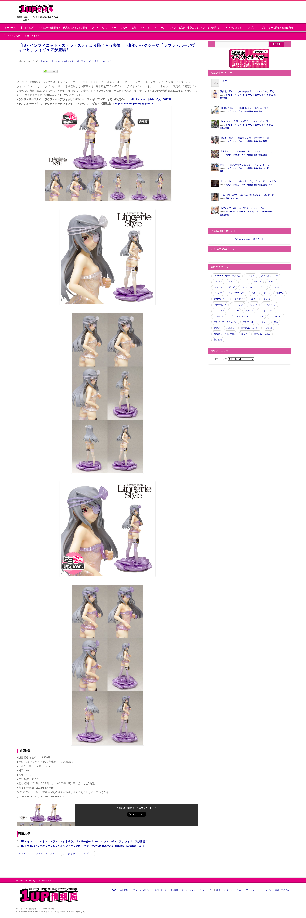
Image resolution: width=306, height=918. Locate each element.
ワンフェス (248, 322)
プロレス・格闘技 (11, 35)
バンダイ (253, 305)
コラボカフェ (220, 305)
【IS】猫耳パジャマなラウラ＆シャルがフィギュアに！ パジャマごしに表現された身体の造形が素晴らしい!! (82, 846)
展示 (276, 322)
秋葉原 (269, 328)
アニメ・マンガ (100, 27)
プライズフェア (266, 311)
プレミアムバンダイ (239, 316)
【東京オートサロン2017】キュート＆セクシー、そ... (247, 151)
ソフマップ (237, 305)
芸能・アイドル (32, 35)
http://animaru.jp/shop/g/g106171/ (151, 99)
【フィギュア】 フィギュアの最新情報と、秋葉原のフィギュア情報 (53, 27)
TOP (114, 890)
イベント (257, 282)
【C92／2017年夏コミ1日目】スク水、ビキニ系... (245, 121)
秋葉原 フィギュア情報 (224, 334)
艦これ (244, 334)
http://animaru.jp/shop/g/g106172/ (135, 103)
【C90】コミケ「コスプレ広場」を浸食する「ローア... (247, 138)
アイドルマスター (269, 276)
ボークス (259, 316)
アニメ (244, 282)
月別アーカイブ (219, 359)
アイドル (251, 276)
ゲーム (266, 293)
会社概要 (124, 890)
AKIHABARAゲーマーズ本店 (227, 276)
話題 (134, 27)
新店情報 (230, 328)
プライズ (249, 311)
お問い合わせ (160, 890)
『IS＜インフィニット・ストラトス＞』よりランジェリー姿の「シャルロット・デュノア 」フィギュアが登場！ (84, 841)
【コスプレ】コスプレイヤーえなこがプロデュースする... (249, 181)
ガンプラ (218, 287)
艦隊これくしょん (262, 334)
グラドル (276, 287)
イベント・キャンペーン (153, 27)
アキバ (231, 282)
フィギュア (87, 853)
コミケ (254, 299)
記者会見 (218, 339)
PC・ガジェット (233, 27)
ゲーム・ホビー (119, 27)
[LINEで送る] (51, 71)
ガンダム (272, 282)
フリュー (234, 311)
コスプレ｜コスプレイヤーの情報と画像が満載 (269, 27)
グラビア (218, 293)
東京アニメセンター (250, 328)
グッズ (231, 287)
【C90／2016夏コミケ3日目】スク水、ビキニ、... (245, 208)
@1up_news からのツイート (249, 239)
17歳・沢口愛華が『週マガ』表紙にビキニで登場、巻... (248, 194)
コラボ (266, 299)
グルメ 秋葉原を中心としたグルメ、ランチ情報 (195, 27)
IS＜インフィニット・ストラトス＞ (38, 853)
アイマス (218, 282)
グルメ (254, 293)
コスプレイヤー (221, 299)
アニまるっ (69, 853)
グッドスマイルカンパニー (253, 287)
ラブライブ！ (276, 316)
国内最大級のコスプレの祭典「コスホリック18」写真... (248, 91)
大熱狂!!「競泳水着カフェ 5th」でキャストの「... (245, 164)
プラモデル (219, 316)
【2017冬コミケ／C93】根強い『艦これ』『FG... (245, 108)
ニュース (224, 80)
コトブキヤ (239, 299)
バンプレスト (269, 305)
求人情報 (174, 890)
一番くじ (263, 322)
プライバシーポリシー (141, 890)
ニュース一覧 (9, 27)
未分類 (266, 168)
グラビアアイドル (236, 293)
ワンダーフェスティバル (225, 322)
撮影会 (217, 328)
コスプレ (280, 293)
